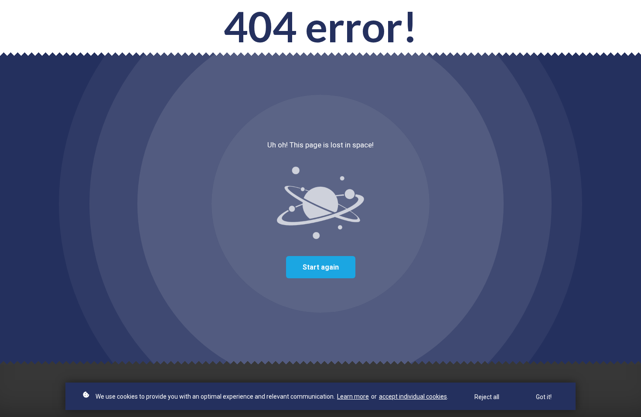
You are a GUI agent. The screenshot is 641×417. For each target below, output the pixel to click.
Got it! (544, 396)
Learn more (353, 396)
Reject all (486, 396)
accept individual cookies (413, 396)
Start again (321, 267)
